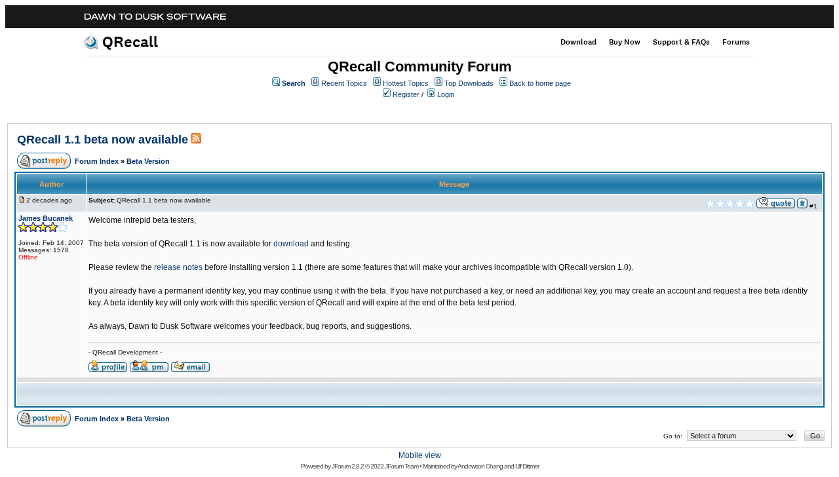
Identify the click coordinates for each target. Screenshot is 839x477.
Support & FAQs (681, 42)
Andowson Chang (480, 466)
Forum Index (97, 161)
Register (406, 94)
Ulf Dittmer (527, 466)
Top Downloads (469, 83)
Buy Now (624, 42)
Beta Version (148, 161)
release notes (178, 267)
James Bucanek (45, 218)
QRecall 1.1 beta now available (102, 139)
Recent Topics (344, 83)
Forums (736, 42)
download (291, 243)
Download (578, 42)
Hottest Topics (406, 83)
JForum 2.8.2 (348, 466)
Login (445, 94)
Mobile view (420, 455)
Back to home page (540, 83)
